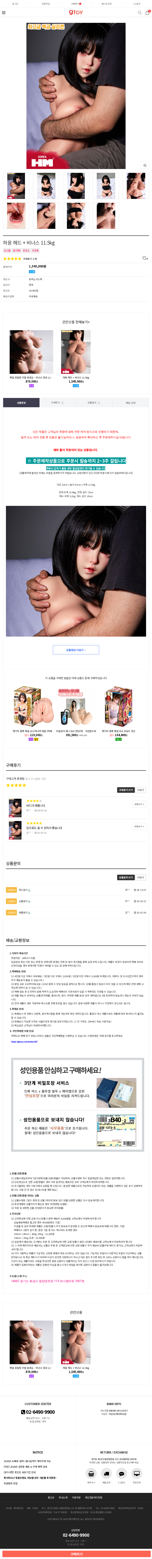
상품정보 (21, 402)
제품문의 (17, 912)
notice (38, 1452)
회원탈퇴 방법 (10, 1483)
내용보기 (138, 804)
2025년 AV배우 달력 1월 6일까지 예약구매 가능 (27, 1461)
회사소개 (63, 1497)
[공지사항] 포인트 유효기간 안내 (19, 1472)
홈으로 (51, 1497)
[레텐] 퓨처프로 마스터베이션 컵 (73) (118, 731)
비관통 (35, 250)
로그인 (15, 3)
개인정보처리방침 (93, 1497)
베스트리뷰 (107, 3)
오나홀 (7, 250)
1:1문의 (137, 3)
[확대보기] (145, 165)
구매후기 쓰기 (126, 790)
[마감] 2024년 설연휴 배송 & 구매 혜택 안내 (25, 1466)
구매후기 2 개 (30, 259)
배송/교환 (131, 402)
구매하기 (76, 1554)
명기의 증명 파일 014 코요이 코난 (76, 731)
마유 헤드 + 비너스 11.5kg (76, 377)
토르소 (26, 250)
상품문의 (93, 402)
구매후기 (75, 3)
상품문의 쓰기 (126, 877)
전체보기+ (82, 321)
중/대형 (16, 250)
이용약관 (76, 1497)
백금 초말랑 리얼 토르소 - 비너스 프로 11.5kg (32, 377)
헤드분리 (17, 890)
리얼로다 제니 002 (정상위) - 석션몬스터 (34, 731)
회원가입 (46, 3)
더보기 (140, 790)
